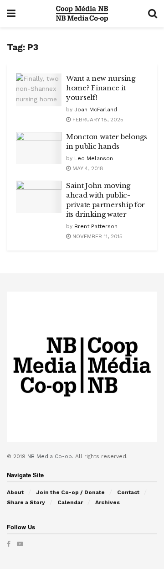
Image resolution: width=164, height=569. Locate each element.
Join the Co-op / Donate (70, 492)
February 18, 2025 (97, 119)
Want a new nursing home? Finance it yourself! (100, 88)
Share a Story (26, 502)
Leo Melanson (93, 158)
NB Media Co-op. (51, 456)
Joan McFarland (95, 109)
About (15, 492)
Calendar (70, 502)
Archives (107, 502)
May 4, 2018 (87, 168)
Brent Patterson (96, 226)
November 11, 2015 (97, 236)
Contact (128, 492)
